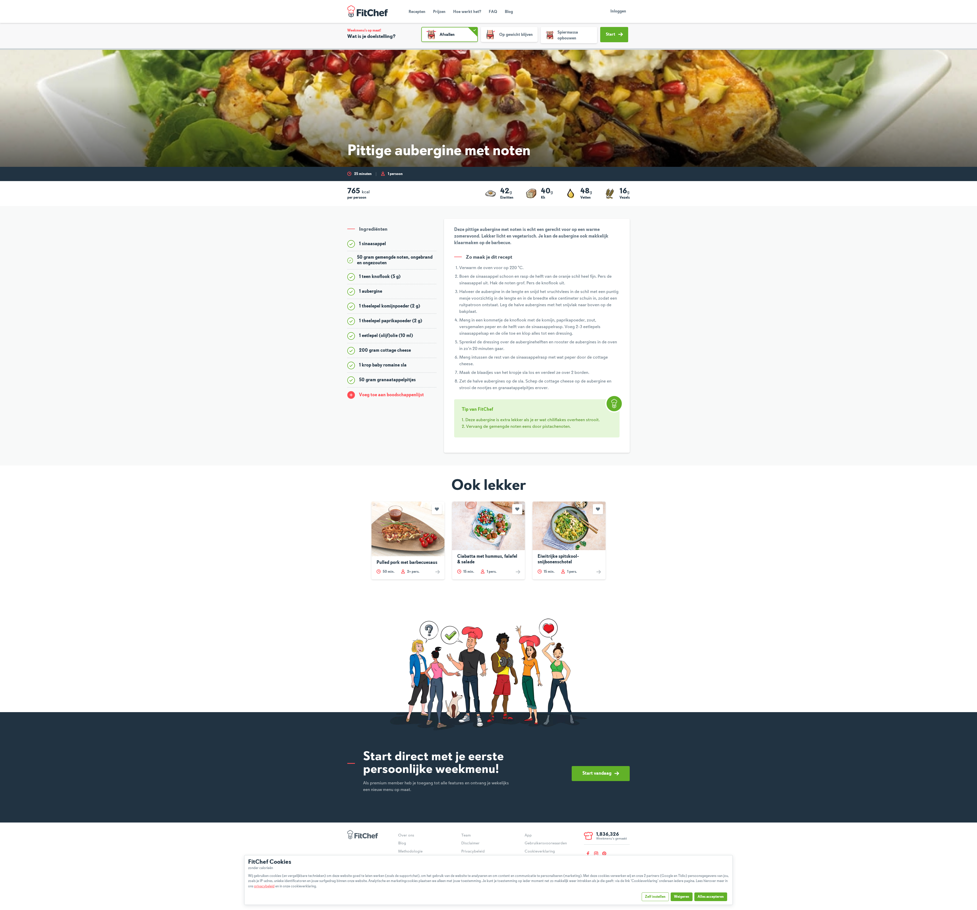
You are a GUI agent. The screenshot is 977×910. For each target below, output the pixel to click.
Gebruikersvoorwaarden (546, 843)
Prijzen (439, 12)
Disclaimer (470, 843)
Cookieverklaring (540, 851)
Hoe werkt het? (467, 12)
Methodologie (410, 851)
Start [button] (610, 35)
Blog (509, 12)
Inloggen (618, 11)
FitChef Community (367, 11)
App (528, 835)
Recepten (417, 12)
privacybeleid (264, 886)
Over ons (406, 835)
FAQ (493, 12)
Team (466, 835)
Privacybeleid (473, 851)
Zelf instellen (655, 897)
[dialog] (488, 880)
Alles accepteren (711, 897)
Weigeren (681, 897)
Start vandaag (596, 773)
